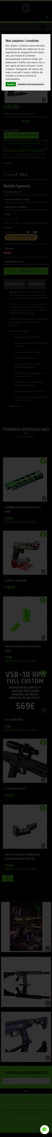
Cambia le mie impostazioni (31, 84)
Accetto (10, 84)
